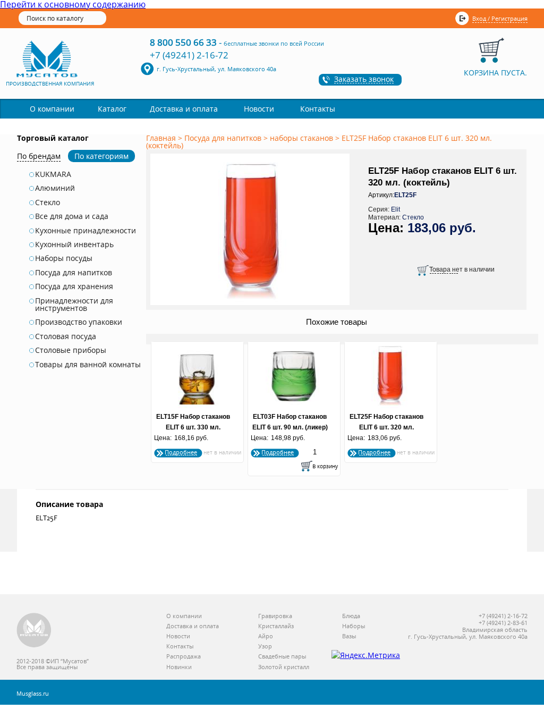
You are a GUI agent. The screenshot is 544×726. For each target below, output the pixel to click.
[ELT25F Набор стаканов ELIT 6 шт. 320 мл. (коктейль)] (252, 305)
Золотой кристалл (283, 667)
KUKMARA (53, 174)
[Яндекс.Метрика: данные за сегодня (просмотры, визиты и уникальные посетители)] (366, 655)
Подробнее (181, 452)
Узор (265, 646)
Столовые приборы (70, 350)
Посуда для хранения (74, 286)
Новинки (179, 667)
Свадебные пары (282, 656)
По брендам (39, 156)
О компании (52, 109)
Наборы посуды (63, 258)
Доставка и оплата (184, 109)
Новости (259, 109)
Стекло (47, 202)
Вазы (349, 636)
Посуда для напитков (73, 272)
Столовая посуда (65, 336)
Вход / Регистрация (500, 18)
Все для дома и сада (71, 216)
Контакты (317, 109)
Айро (265, 636)
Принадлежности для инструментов (74, 305)
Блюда (351, 616)
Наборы (353, 626)
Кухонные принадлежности (85, 230)
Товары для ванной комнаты (88, 364)
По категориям (101, 156)
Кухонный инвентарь (74, 244)
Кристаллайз (276, 626)
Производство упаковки (78, 322)
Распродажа (183, 656)
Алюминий (55, 188)
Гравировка (275, 616)
